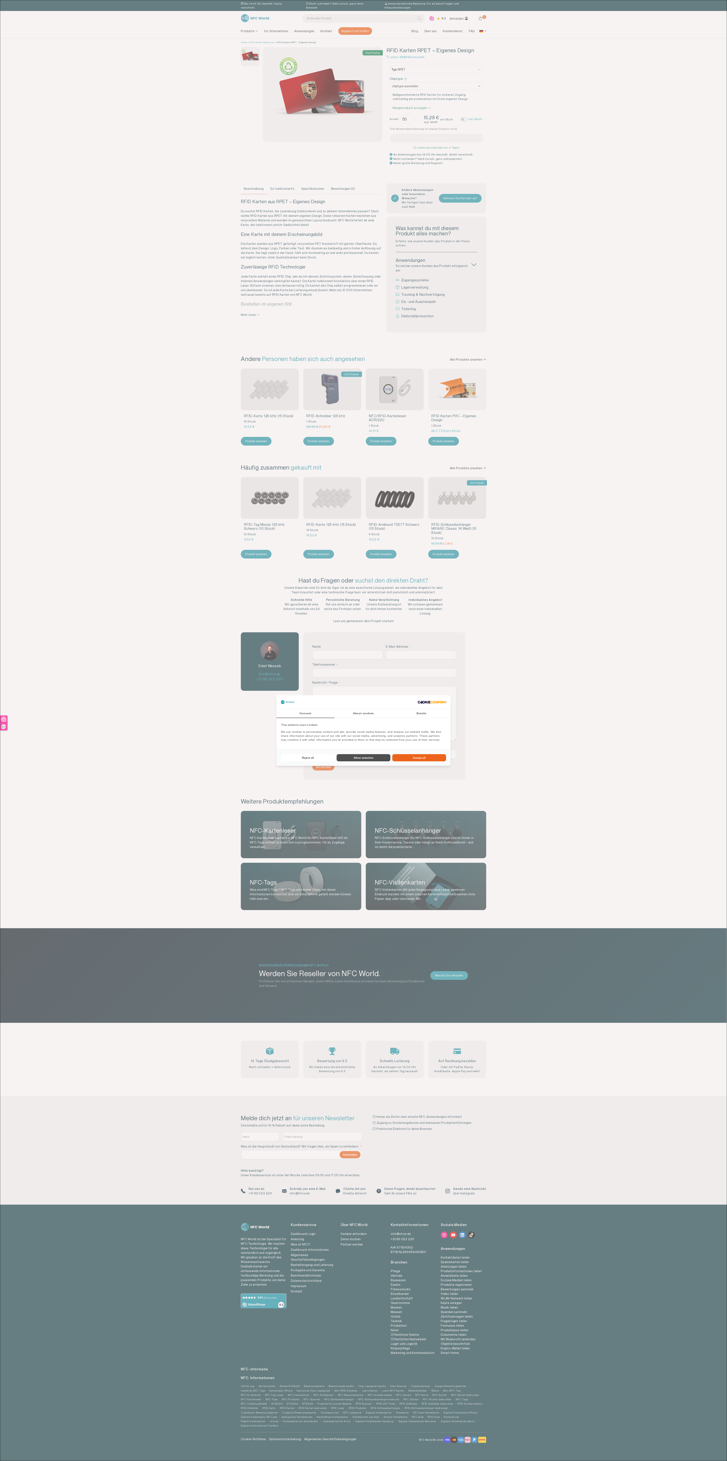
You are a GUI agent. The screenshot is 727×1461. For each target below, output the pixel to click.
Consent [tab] (306, 713)
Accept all (419, 757)
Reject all (308, 757)
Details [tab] (422, 713)
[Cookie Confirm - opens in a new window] (432, 702)
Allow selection (364, 757)
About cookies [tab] (363, 713)
